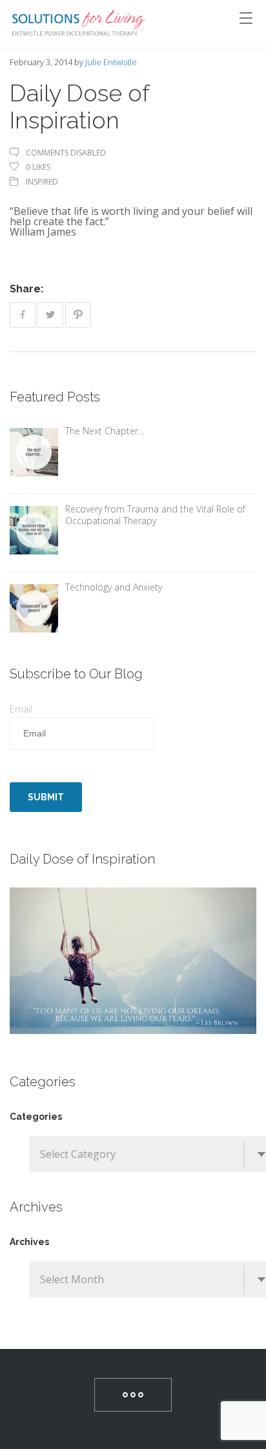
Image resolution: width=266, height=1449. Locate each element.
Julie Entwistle (111, 62)
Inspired (42, 181)
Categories (36, 1116)
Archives (29, 1242)
